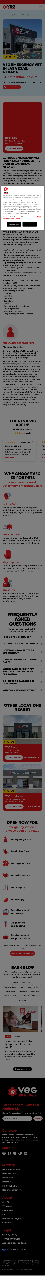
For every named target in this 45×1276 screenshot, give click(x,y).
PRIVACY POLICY (15, 218)
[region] (22, 208)
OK (29, 224)
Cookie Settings (14, 224)
